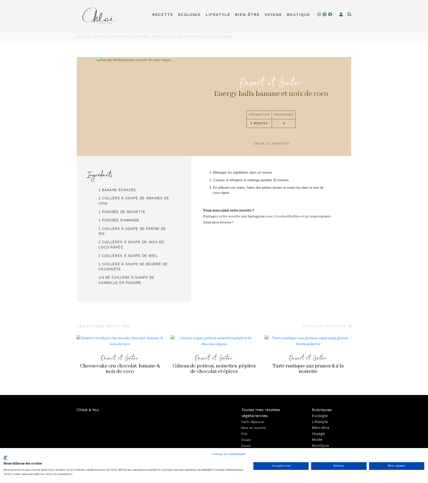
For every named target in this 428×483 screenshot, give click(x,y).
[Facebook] (330, 14)
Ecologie (189, 14)
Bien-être (247, 14)
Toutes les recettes (324, 326)
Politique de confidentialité (229, 454)
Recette (162, 14)
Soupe (246, 440)
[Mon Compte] (341, 14)
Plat (244, 434)
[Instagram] (319, 14)
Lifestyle (218, 14)
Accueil (84, 36)
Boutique (298, 14)
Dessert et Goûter (131, 36)
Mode (317, 439)
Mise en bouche (253, 428)
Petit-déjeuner (252, 422)
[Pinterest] (324, 14)
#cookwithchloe (287, 216)
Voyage (273, 14)
